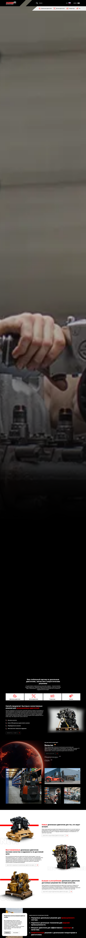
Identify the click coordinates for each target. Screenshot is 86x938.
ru (67, 3)
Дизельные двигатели (15, 699)
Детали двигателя (33, 699)
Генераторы (52, 699)
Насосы (71, 699)
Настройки (15, 932)
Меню (75, 3)
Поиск (40, 3)
